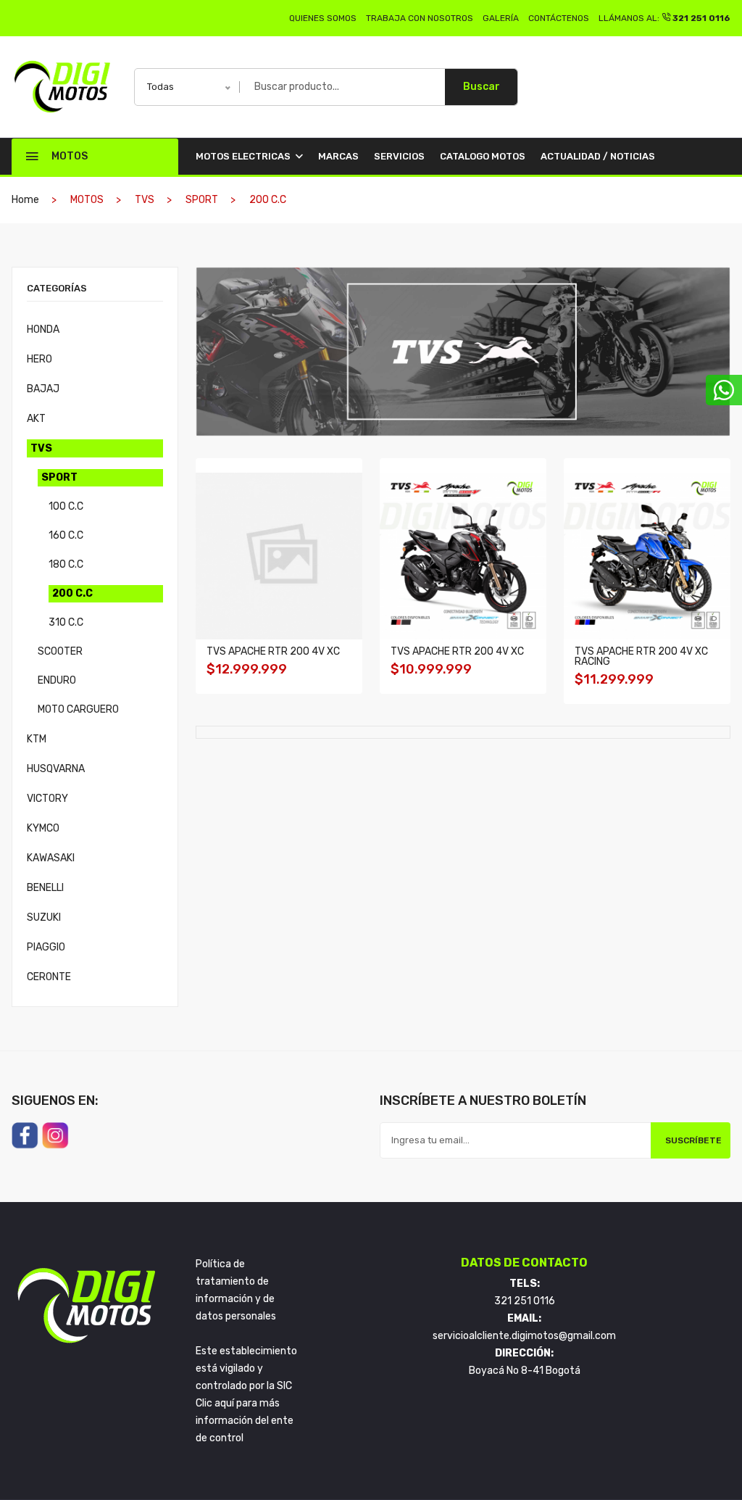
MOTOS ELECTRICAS (244, 156)
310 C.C (66, 622)
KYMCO (43, 828)
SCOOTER (60, 651)
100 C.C (66, 506)
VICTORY (47, 798)
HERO (39, 359)
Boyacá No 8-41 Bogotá (524, 1370)
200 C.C (72, 593)
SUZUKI (44, 917)
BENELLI (45, 888)
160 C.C (66, 535)
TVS (41, 448)
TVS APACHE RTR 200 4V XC (273, 651)
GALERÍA (501, 18)
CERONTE (49, 977)
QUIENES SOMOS (323, 18)
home (25, 200)
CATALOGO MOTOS (482, 156)
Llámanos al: (664, 18)
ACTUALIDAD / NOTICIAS (598, 156)
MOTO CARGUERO (78, 709)
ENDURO (57, 680)
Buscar (481, 86)
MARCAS (338, 156)
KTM (36, 739)
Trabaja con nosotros (419, 18)
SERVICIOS (399, 156)
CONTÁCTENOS (558, 18)
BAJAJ (43, 389)
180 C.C (66, 564)
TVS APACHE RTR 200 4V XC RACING (641, 656)
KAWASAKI (51, 858)
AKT (36, 419)
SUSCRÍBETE (693, 1140)
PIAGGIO (46, 947)
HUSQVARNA (56, 769)
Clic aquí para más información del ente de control (244, 1420)
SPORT (59, 477)
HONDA (43, 329)
